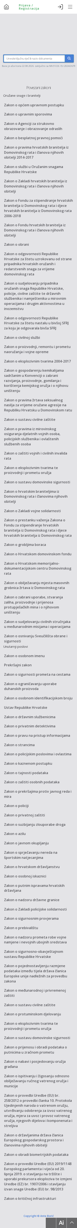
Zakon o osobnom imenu (24, 655)
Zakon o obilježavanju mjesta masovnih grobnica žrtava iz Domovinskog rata (36, 585)
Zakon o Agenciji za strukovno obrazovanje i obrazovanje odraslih (33, 126)
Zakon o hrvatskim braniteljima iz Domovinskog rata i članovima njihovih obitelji (36, 496)
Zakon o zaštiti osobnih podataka (31, 782)
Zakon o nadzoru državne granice (31, 900)
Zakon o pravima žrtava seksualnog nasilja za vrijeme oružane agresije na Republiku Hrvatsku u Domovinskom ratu (38, 405)
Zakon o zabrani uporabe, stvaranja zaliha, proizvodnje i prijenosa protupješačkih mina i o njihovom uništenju (33, 605)
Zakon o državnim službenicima (29, 717)
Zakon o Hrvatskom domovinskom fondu (37, 554)
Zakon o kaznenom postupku (28, 763)
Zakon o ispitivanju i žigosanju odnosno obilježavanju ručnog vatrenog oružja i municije (36, 1081)
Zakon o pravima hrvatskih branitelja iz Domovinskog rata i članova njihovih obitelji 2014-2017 (36, 152)
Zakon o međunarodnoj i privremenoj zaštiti (35, 993)
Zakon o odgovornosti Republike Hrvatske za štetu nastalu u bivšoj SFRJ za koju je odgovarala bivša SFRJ (36, 323)
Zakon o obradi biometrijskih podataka (36, 1154)
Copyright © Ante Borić (39, 1216)
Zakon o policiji (16, 805)
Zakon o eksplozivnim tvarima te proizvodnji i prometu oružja (31, 470)
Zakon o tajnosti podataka (26, 772)
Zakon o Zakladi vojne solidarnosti (32, 511)
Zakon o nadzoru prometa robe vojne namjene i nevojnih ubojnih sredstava (35, 940)
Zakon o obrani (16, 244)
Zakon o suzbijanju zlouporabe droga (34, 824)
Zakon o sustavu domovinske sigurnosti (37, 482)
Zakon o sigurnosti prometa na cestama (37, 674)
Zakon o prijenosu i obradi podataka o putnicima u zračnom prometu (35, 1050)
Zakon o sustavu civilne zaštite (29, 419)
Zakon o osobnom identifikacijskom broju (38, 698)
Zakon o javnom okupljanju (26, 843)
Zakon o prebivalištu (21, 927)
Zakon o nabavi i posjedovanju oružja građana (35, 1064)
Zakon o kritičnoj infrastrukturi (30, 1198)
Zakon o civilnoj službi (22, 337)
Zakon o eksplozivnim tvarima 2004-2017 (37, 361)
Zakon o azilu (15, 833)
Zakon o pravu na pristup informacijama (37, 735)
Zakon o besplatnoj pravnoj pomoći (33, 138)
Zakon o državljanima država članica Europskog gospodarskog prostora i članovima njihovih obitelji (34, 1140)
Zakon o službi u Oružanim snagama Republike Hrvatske (33, 169)
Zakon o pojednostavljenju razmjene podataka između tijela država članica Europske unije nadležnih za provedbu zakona (35, 973)
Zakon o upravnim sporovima (28, 114)
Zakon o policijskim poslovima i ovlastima (37, 754)
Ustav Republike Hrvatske (25, 707)
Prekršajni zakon (18, 665)
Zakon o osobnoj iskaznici (25, 876)
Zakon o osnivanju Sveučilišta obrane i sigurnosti (35, 638)
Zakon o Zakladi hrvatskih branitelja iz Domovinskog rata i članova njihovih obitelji (35, 186)
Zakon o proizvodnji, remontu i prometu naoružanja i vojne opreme (37, 349)
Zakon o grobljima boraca (25, 544)
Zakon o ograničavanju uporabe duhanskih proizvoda (30, 686)
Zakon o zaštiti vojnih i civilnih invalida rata (35, 456)
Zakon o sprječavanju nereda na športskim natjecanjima (30, 855)
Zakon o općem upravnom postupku (34, 105)
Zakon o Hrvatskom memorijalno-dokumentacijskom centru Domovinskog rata (37, 568)
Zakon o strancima (19, 745)
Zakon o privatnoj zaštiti (24, 815)
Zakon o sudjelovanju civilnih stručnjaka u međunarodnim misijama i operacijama (37, 624)
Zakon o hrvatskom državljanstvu (32, 866)
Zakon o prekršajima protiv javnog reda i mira (37, 794)
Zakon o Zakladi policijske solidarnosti (35, 909)
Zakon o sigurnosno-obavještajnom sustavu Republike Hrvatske (33, 954)
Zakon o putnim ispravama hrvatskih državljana (34, 888)
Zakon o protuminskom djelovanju (32, 1014)
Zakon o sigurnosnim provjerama (31, 918)
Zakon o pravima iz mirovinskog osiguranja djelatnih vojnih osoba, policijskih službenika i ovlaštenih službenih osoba (32, 436)
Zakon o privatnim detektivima (29, 726)
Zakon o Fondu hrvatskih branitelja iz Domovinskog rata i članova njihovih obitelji (35, 230)
